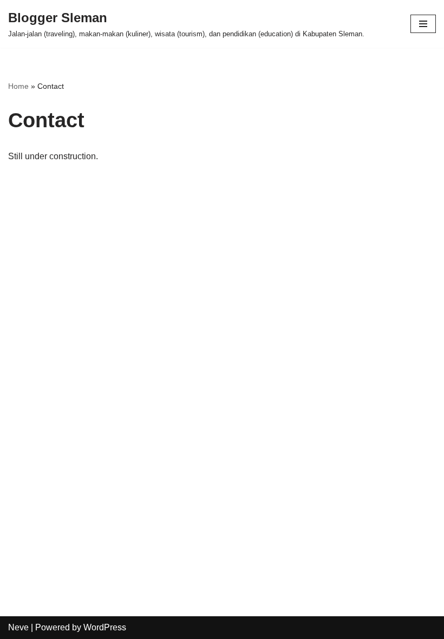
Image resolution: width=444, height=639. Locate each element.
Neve (18, 627)
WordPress (104, 627)
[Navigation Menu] (423, 24)
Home (18, 86)
